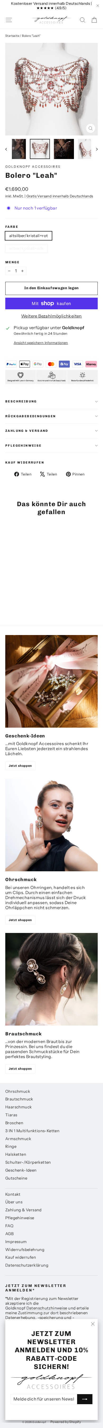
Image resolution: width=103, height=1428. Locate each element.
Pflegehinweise (23, 445)
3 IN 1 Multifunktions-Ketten (32, 1130)
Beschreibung (21, 401)
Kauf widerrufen (24, 462)
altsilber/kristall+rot (28, 235)
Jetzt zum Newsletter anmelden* (36, 1288)
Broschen (14, 1123)
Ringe (10, 1146)
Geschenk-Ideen (21, 1170)
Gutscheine (16, 1178)
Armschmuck (18, 1138)
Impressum (16, 1241)
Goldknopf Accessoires (32, 167)
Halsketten (15, 1154)
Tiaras (11, 1115)
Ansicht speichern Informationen (41, 343)
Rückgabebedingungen (30, 416)
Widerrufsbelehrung (24, 1249)
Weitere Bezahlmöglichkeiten (51, 316)
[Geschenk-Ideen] (51, 681)
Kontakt (13, 1194)
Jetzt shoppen (20, 766)
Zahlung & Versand (26, 431)
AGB (9, 1233)
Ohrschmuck (17, 1091)
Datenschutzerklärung (26, 1265)
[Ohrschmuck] (51, 825)
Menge (12, 262)
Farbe (11, 227)
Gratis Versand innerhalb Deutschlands (59, 196)
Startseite (12, 36)
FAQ (9, 1225)
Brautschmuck (19, 1099)
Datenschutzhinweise (46, 1308)
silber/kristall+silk (26, 248)
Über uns (13, 1202)
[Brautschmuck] (51, 979)
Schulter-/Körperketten (28, 1162)
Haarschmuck (18, 1107)
